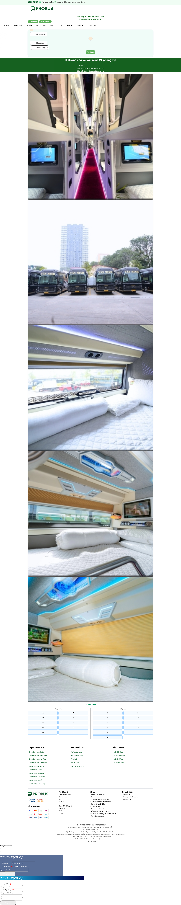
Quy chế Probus (95, 797)
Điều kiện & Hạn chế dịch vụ (100, 811)
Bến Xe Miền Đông (118, 762)
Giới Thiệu (80, 25)
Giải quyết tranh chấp (97, 804)
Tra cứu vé (33, 22)
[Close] (0, 848)
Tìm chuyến (90, 52)
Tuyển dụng (63, 797)
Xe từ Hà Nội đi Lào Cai (36, 773)
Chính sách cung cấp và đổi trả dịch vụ (103, 814)
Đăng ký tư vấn (8, 874)
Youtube (62, 813)
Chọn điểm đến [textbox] (41, 43)
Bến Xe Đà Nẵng (118, 759)
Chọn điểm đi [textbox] (40, 34)
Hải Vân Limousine (77, 755)
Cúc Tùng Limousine (77, 766)
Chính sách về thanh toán (98, 809)
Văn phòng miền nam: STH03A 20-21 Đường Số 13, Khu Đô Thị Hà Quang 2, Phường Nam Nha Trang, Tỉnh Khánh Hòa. (90, 834)
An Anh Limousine (76, 752)
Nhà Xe (29, 25)
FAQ (51, 25)
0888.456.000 (45, 22)
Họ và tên (6, 863)
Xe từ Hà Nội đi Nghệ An (37, 776)
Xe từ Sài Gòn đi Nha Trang (37, 759)
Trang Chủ (5, 25)
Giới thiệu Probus (65, 794)
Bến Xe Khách (41, 25)
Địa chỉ (2, 870)
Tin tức (61, 799)
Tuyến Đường (18, 25)
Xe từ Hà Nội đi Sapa (35, 769)
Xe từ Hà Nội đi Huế (35, 780)
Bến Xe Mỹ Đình (118, 752)
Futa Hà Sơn (74, 759)
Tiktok (61, 811)
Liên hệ (61, 801)
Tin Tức (60, 25)
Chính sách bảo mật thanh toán (100, 801)
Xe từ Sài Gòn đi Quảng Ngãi (38, 762)
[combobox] (38, 34)
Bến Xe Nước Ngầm (119, 755)
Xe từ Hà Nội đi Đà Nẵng (37, 784)
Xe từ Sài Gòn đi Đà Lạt (36, 752)
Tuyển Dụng (92, 25)
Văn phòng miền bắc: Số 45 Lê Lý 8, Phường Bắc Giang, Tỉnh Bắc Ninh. (90, 836)
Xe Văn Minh (75, 762)
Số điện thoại (7, 866)
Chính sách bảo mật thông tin (100, 799)
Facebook (62, 808)
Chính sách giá (95, 806)
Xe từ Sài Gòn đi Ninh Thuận (38, 755)
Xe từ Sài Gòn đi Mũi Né (36, 766)
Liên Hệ (69, 25)
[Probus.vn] (42, 11)
